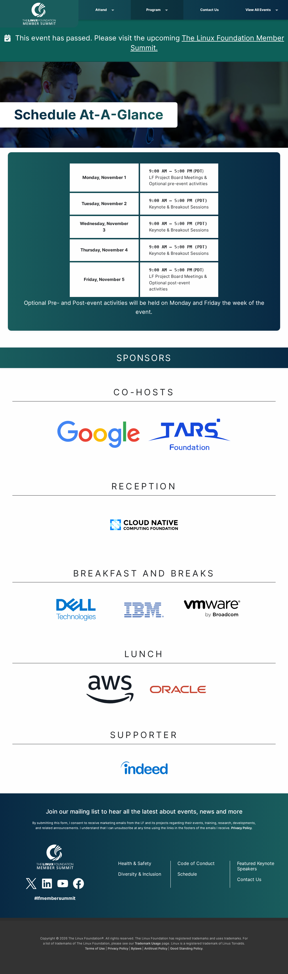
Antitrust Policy (155, 948)
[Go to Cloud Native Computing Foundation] (144, 529)
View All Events (258, 10)
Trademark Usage (148, 943)
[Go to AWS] (110, 694)
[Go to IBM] (144, 613)
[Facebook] (78, 883)
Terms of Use (95, 948)
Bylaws (136, 948)
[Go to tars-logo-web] (189, 439)
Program (153, 10)
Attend (101, 10)
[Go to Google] (98, 439)
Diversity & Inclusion (139, 874)
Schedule (187, 874)
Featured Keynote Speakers (255, 866)
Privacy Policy (241, 828)
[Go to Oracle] (178, 694)
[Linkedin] (47, 883)
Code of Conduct (196, 863)
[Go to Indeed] (144, 772)
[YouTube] (62, 883)
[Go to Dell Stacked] (76, 613)
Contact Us (209, 10)
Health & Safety (134, 863)
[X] (31, 883)
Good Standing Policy (186, 948)
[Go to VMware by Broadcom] (212, 613)
